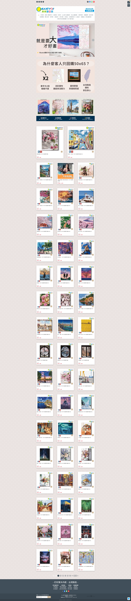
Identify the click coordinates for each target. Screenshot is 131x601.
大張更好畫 (63, 585)
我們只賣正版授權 (63, 587)
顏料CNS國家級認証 (63, 586)
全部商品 (69, 585)
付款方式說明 (70, 587)
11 (65, 575)
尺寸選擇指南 (55, 587)
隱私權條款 (75, 586)
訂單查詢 (69, 586)
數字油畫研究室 (55, 585)
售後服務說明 (75, 587)
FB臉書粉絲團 (75, 585)
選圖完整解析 (55, 586)
